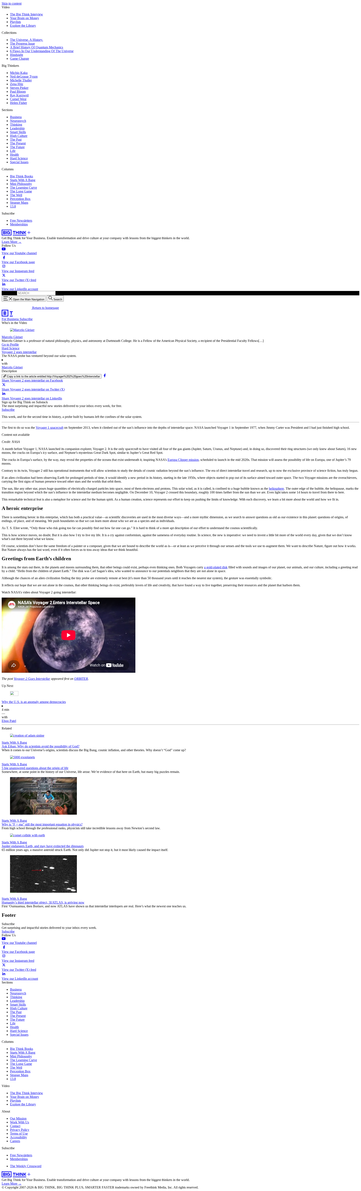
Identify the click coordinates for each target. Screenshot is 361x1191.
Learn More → (12, 242)
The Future (17, 147)
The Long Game (21, 191)
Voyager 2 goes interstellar (19, 352)
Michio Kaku (19, 73)
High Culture (18, 136)
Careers (15, 1141)
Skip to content (12, 3)
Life (12, 151)
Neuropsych (18, 121)
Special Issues (19, 162)
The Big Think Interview (26, 14)
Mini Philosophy (21, 184)
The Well (16, 195)
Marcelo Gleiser (12, 337)
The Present (18, 143)
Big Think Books (21, 176)
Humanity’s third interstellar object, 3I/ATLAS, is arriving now (43, 902)
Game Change (19, 58)
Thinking (16, 124)
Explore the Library (23, 25)
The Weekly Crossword (25, 1166)
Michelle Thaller (21, 80)
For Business (11, 319)
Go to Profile (10, 344)
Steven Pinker (19, 88)
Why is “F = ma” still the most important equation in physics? (42, 824)
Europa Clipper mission (183, 459)
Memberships (19, 224)
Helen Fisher (18, 103)
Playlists (15, 22)
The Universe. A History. (26, 40)
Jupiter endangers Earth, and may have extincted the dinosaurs (43, 846)
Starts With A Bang (22, 180)
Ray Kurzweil (19, 95)
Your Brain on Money (24, 18)
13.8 (13, 206)
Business (16, 117)
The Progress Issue (22, 43)
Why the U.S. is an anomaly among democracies (34, 702)
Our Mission (18, 1118)
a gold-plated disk (216, 567)
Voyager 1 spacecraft (49, 427)
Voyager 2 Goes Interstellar (32, 678)
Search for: (9, 293)
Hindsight (16, 55)
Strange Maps (19, 202)
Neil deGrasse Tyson (24, 76)
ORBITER (81, 678)
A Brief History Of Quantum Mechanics (36, 47)
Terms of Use (19, 1133)
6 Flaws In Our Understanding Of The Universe (42, 51)
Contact (15, 1126)
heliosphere (276, 488)
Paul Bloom (18, 91)
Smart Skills (18, 132)
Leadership (17, 128)
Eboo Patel (9, 721)
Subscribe (26, 319)
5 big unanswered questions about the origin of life (35, 768)
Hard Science (19, 158)
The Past (16, 139)
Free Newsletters (21, 220)
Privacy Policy (19, 1130)
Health (14, 154)
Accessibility (18, 1137)
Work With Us (19, 1122)
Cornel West (18, 99)
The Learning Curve (23, 187)
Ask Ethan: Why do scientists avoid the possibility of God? (40, 746)
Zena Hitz (16, 84)
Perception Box (20, 199)
